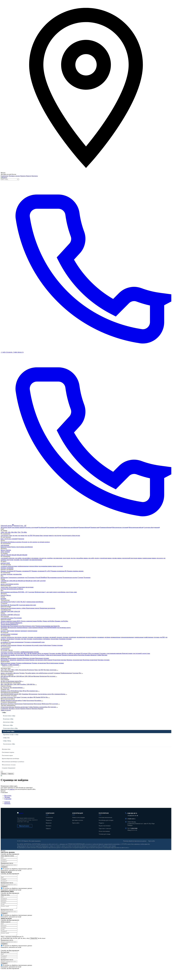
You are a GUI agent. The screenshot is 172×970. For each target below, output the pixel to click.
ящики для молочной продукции (127, 558)
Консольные (37, 703)
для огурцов (66, 558)
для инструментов (91, 637)
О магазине (7, 799)
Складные (31, 592)
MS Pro (43, 697)
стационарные (5, 648)
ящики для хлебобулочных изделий (42, 673)
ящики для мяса (112, 558)
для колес (59, 637)
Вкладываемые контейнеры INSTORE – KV (14, 592)
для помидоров (57, 558)
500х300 (8, 555)
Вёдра (25, 691)
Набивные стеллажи (28, 658)
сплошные (4, 566)
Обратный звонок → (25, 826)
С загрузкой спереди (51, 592)
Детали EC (6, 687)
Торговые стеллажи (103, 660)
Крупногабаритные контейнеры (10, 758)
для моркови (35, 558)
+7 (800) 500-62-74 (17, 352)
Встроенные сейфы (8, 719)
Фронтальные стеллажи (15, 658)
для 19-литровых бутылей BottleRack (36, 577)
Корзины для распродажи (74, 660)
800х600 (24, 555)
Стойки (30, 707)
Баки (21, 691)
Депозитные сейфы (8, 722)
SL (6, 622)
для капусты (42, 558)
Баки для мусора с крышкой (9, 538)
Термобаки (4, 627)
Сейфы (99, 655)
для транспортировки (35, 559)
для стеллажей (24, 559)
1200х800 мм (5, 580)
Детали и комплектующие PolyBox (31, 621)
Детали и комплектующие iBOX (11, 621)
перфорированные (23, 566)
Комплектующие (6, 547)
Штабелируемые (40, 592)
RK (4, 681)
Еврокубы (56, 626)
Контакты (35, 176)
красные (3, 563)
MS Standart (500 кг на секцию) (39, 653)
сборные (19, 645)
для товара (45, 637)
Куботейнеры (15, 691)
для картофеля (26, 558)
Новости (28, 176)
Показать (3, 773)
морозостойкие (33, 566)
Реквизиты (49, 820)
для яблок (50, 558)
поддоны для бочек (6, 574)
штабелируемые (12, 566)
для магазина (10, 639)
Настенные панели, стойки (17, 608)
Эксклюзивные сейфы (9, 744)
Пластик (8, 550)
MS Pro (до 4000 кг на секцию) (71, 653)
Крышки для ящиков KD (8, 571)
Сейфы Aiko (6, 737)
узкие (8, 631)
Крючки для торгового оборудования (41, 660)
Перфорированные (66, 673)
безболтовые (47, 645)
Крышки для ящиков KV (23, 571)
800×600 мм (12, 676)
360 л (9, 670)
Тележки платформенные (24, 663)
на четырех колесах (44, 542)
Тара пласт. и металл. (105, 828)
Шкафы (3, 700)
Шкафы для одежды (31, 655)
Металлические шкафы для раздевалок (12, 655)
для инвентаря (80, 637)
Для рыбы (28, 673)
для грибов (18, 558)
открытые (4, 645)
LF (6, 681)
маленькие (24, 631)
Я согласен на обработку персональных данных (17, 869)
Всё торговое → (53, 707)
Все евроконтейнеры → (17, 687)
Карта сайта (75, 823)
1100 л (17, 670)
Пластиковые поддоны (8, 752)
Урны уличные (5, 551)
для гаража (4, 653)
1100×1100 (36, 580)
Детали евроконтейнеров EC (9, 624)
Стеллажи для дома (20, 639)
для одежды (18, 637)
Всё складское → (54, 703)
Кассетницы (41, 655)
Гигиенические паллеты (70, 577)
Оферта (48, 828)
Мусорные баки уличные (40, 535)
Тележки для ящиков (7, 568)
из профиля (4, 642)
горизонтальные (32, 631)
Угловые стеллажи (57, 645)
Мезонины (4, 658)
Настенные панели (13, 681)
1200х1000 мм (13, 580)
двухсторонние (27, 645)
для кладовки (54, 639)
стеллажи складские (7, 697)
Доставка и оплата (14, 176)
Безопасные (4, 577)
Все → (81, 673)
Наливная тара (5, 626)
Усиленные (87, 577)
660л (15, 532)
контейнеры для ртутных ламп (67, 592)
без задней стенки (37, 645)
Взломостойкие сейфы (9, 716)
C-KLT (18, 601)
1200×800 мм (20, 676)
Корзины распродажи (21, 707)
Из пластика (23, 670)
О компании (4, 176)
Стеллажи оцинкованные (16, 642)
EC (2, 687)
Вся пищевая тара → (33, 691)
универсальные (139, 637)
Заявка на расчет (6, 710)
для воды (3, 637)
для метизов (103, 558)
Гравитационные (28, 703)
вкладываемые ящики (45, 566)
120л (6, 532)
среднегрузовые (5, 634)
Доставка (7, 797)
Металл (3, 550)
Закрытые (21, 538)
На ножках (10, 618)
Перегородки (5, 608)
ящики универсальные (145, 558)
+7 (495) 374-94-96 (13, 664)
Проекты (23, 176)
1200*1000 (10, 611)
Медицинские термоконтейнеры (18, 627)
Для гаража (16, 697)
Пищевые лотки (6, 691)
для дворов (21, 535)
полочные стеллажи (7, 652)
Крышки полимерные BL (59, 571)
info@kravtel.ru (131, 818)
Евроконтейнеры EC (16, 622)
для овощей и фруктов (7, 558)
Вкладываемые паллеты (55, 577)
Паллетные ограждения (90, 660)
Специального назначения (16, 577)
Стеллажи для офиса (55, 653)
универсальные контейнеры (34, 601)
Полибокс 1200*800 (7, 614)
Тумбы (24, 700)
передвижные (5, 545)
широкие (17, 631)
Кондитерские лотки (28, 626)
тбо (26, 535)
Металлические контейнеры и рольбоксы (13, 761)
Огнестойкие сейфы (8, 731)
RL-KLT (23, 601)
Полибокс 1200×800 (26, 684)
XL (4, 622)
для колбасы (79, 558)
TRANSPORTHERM (7, 694)
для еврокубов (17, 574)
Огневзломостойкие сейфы (10, 728)
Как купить (7, 795)
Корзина (40, 708)
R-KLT (14, 601)
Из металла (30, 670)
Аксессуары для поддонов (9, 587)
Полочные (11, 703)
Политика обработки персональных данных (134, 841)
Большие (3, 598)
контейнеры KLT (6, 601)
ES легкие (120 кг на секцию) (90, 653)
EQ (8, 622)
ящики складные (57, 566)
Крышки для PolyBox (61, 621)
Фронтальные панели (32, 608)
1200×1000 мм (28, 676)
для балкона (46, 639)
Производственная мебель (70, 655)
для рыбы (16, 559)
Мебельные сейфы (8, 725)
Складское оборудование (8, 768)
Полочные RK (14, 605)
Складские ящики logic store (27, 605)
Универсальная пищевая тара (44, 626)
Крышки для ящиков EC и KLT (41, 571)
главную (12, 789)
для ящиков (100, 637)
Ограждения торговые (59, 660)
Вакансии (48, 823)
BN (2, 622)
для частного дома (6, 535)
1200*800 (3, 611)
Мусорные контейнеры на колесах (11, 542)
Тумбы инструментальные (53, 655)
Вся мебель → (38, 700)
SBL (22, 653)
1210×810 (43, 580)
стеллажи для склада (14, 653)
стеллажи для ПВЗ (159, 637)
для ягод (96, 558)
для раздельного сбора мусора (71, 535)
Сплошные (56, 673)
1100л (2, 532)
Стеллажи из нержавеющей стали (34, 642)
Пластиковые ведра (16, 626)
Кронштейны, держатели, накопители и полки (15, 660)
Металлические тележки (8, 663)
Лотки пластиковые (104, 831)
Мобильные (45, 703)
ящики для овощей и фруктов (10, 673)
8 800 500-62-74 (132, 813)
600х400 (13, 555)
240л (9, 532)
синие (8, 563)
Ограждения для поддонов (25, 587)
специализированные (127, 637)
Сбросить (10, 773)
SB (28, 653)
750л (18, 532)
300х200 (3, 555)
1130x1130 (17, 611)
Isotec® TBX (18, 694)
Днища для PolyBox (49, 621)
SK (2, 681)
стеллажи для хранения (35, 637)
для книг (24, 637)
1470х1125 (16, 614)
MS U (25, 653)
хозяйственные (148, 637)
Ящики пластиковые (104, 825)
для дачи (14, 535)
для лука (73, 558)
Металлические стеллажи (9, 765)
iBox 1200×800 (5, 684)
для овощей (52, 637)
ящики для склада (157, 558)
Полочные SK (5, 605)
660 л (13, 670)
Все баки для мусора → (51, 670)
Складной (4, 618)
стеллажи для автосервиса (34, 639)
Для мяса (22, 673)
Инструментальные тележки (55, 663)
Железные (36, 676)
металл (3, 584)
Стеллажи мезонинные (105, 817)
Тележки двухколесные (39, 663)
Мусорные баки (6, 749)
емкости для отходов (55, 535)
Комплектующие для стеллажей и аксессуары (136, 653)
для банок (107, 637)
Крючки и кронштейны (40, 707)
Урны (36, 670)
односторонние (11, 645)
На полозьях (18, 618)
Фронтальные (18, 703)
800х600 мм (21, 580)
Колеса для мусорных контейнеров (22, 547)
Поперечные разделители (47, 608)
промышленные (115, 637)
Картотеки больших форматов (87, 655)
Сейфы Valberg (7, 741)
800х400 (19, 555)
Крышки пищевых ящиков (75, 571)
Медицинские (33, 694)
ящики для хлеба (89, 558)
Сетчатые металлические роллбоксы (12, 589)
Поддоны (101, 823)
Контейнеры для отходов (106, 820)
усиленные (14, 634)
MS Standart (37, 697)
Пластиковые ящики (7, 755)
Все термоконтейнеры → (59, 694)
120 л (2, 670)
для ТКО (30, 535)
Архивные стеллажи (65, 639)
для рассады (10, 637)
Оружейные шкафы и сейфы (10, 734)
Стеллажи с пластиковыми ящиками (110, 653)
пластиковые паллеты (12, 584)
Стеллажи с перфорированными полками (26, 652)
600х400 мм (29, 580)
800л (25, 532)
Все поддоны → (52, 676)
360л (12, 532)
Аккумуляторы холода (64, 627)
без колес (25, 542)
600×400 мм (4, 676)
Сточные (80, 577)
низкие (12, 631)
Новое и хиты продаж (78, 817)
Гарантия (7, 802)
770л (22, 532)
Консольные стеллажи (42, 658)
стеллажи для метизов (69, 637)
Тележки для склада (104, 834)
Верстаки (104, 655)
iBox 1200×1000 (15, 684)
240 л (6, 670)
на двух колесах (33, 542)
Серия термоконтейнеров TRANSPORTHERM (42, 627)
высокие (3, 631)
